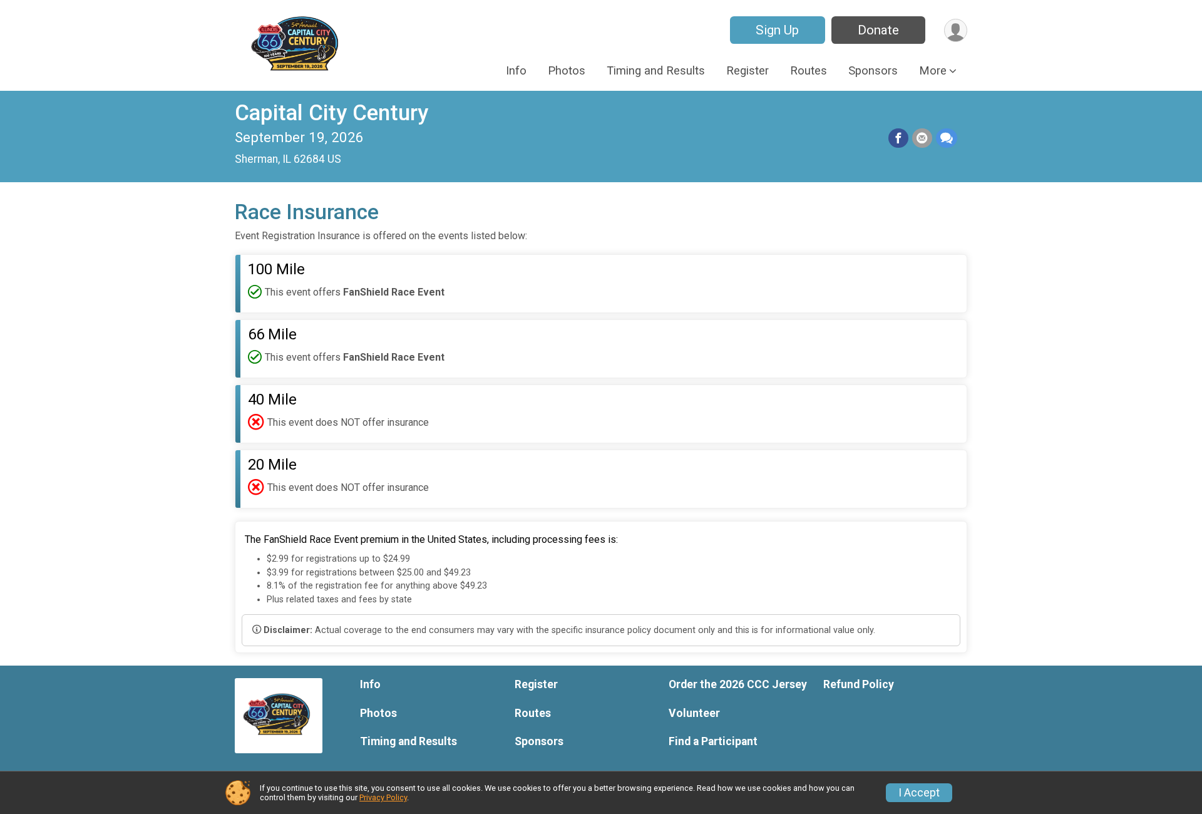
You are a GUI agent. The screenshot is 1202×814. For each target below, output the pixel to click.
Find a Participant (713, 741)
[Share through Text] (946, 138)
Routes (808, 70)
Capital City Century (331, 113)
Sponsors (873, 70)
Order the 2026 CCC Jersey (738, 684)
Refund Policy (858, 684)
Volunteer (694, 713)
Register (747, 70)
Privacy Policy (383, 797)
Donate (878, 30)
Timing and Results (656, 70)
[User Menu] (955, 30)
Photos (566, 70)
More (933, 70)
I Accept (919, 792)
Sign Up (777, 30)
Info (516, 70)
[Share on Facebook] (898, 138)
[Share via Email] (922, 138)
